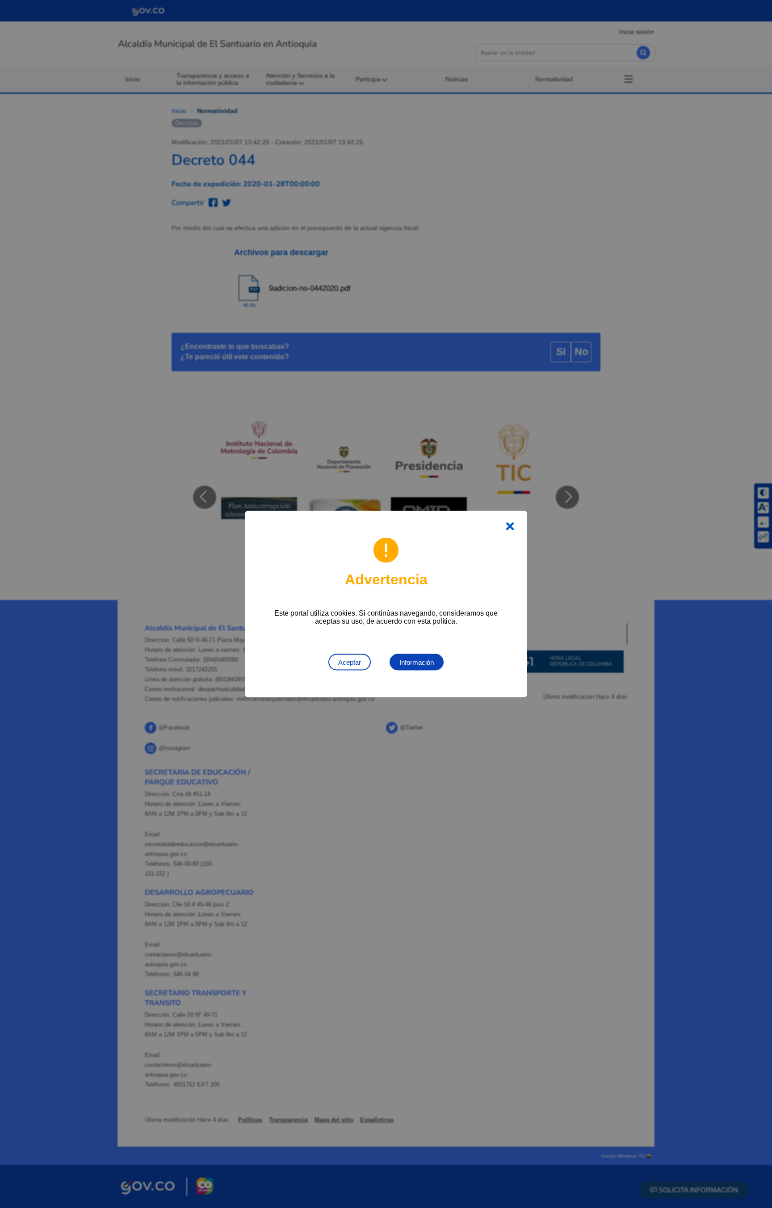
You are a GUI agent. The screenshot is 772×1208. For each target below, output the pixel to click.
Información (416, 662)
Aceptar (349, 662)
